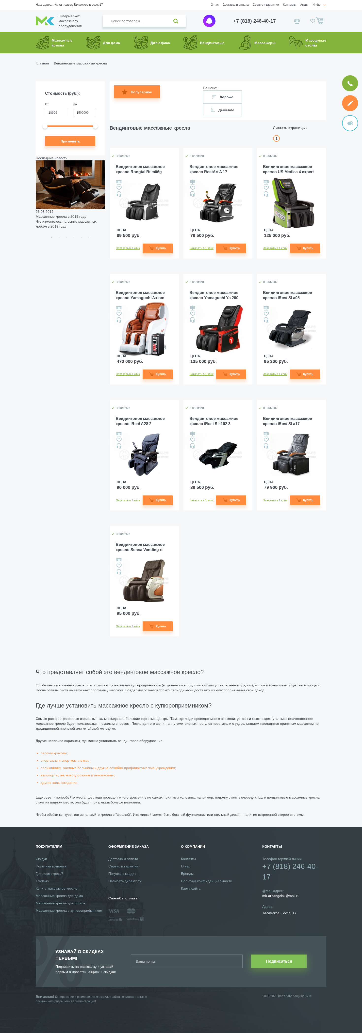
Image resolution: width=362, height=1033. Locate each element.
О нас (215, 4)
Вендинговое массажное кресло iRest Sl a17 (287, 421)
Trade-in (42, 881)
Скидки (41, 859)
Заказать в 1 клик (128, 248)
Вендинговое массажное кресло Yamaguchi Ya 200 (213, 295)
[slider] (45, 126)
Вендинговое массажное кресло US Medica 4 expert (288, 169)
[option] (70, 194)
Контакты (289, 4)
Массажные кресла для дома (59, 896)
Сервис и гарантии (266, 4)
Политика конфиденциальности (206, 881)
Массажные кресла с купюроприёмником (69, 910)
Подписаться (279, 961)
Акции (304, 4)
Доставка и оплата (236, 4)
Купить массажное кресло (57, 888)
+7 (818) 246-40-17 (254, 21)
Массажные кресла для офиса (60, 903)
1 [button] (51, 237)
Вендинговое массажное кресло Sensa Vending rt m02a (140, 547)
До (75, 104)
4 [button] (73, 237)
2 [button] (59, 237)
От (47, 104)
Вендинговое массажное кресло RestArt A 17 (213, 169)
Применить (70, 141)
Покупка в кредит (122, 874)
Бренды (187, 874)
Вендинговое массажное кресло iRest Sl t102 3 (213, 421)
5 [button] (81, 237)
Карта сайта (190, 888)
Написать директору (124, 881)
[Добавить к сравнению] (119, 182)
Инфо (317, 4)
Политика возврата (51, 866)
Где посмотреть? (49, 874)
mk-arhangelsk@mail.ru (280, 896)
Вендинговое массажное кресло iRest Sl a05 (287, 295)
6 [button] (88, 237)
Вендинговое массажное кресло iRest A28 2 (140, 421)
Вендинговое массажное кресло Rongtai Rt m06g (140, 169)
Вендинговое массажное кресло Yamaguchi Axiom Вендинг (140, 296)
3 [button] (66, 237)
